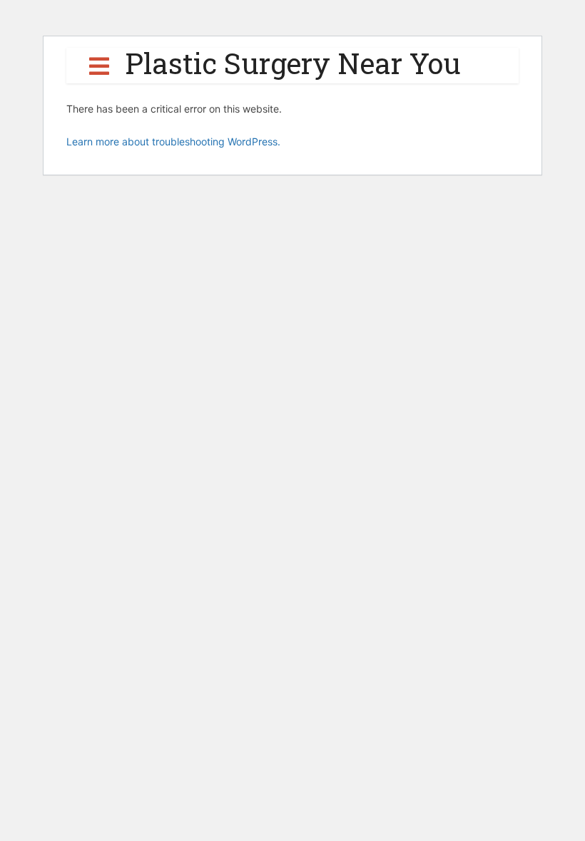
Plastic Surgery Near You (293, 63)
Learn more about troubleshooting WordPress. (173, 141)
